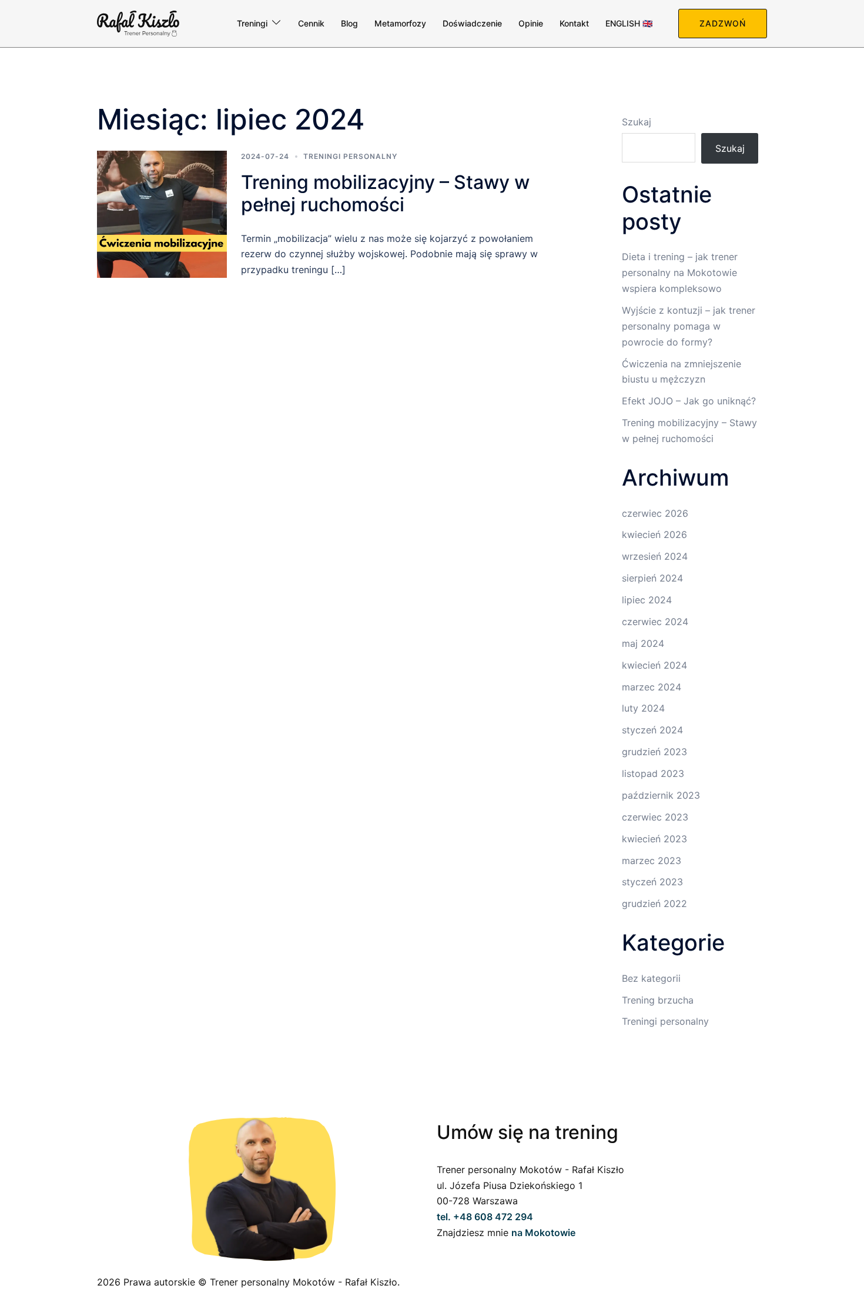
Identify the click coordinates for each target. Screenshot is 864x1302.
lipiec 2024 (647, 600)
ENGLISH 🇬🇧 (628, 23)
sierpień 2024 (652, 578)
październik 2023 (661, 795)
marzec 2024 (651, 687)
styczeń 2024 (652, 730)
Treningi (252, 23)
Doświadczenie (472, 23)
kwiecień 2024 (654, 665)
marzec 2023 (651, 860)
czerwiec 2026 (655, 513)
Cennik (311, 23)
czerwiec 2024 (655, 621)
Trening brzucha (658, 1000)
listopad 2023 (653, 773)
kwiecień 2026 (654, 534)
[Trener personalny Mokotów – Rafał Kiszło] (138, 22)
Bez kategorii (651, 978)
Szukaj (636, 122)
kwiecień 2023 (654, 839)
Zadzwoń (722, 23)
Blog (349, 23)
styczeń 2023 (652, 882)
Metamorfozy (400, 23)
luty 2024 (643, 708)
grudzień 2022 (654, 903)
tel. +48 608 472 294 (485, 1217)
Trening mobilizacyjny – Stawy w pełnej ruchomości (385, 193)
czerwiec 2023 (655, 817)
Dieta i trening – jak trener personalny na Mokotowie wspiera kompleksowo (680, 272)
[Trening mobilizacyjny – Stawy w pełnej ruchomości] (162, 214)
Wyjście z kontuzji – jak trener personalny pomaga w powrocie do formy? (688, 326)
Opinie (530, 23)
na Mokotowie (543, 1232)
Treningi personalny (350, 156)
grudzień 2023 (654, 752)
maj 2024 (643, 643)
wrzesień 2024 (655, 556)
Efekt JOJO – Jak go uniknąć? (689, 401)
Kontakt (574, 23)
